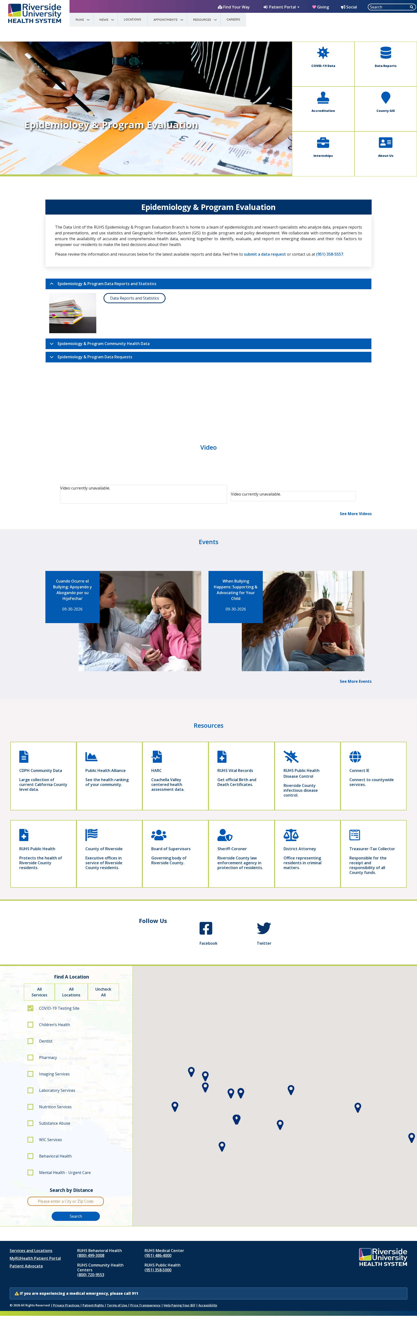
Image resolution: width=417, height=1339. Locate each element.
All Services (39, 992)
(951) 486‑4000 (158, 1255)
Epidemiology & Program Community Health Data (104, 343)
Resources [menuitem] (202, 20)
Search (76, 1216)
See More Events (356, 681)
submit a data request (265, 254)
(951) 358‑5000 (158, 1270)
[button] (240, 1093)
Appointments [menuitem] (165, 20)
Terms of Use (117, 1305)
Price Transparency (145, 1305)
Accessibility (207, 1305)
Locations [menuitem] (132, 19)
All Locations (71, 992)
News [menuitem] (103, 20)
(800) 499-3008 (90, 1255)
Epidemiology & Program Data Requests (95, 357)
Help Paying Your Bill (179, 1305)
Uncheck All (103, 992)
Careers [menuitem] (233, 19)
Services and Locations (31, 1250)
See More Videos (356, 513)
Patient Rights (93, 1305)
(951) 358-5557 (329, 254)
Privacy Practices (66, 1305)
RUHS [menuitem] (80, 20)
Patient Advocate (26, 1266)
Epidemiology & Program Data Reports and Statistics (107, 283)
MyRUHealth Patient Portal (35, 1258)
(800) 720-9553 (90, 1274)
